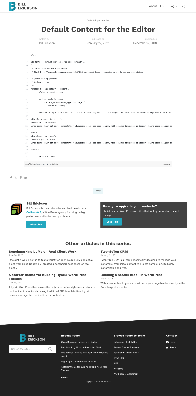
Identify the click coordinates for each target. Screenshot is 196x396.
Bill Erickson (23, 6)
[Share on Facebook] (11, 177)
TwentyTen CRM (114, 251)
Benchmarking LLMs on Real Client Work (42, 251)
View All (65, 377)
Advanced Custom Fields (126, 352)
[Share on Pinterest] (20, 177)
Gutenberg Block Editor (125, 342)
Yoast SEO (119, 358)
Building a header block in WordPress (131, 275)
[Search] (183, 6)
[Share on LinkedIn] (25, 177)
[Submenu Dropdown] (163, 6)
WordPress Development (126, 374)
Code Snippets (94, 20)
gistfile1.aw (30, 164)
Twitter (173, 347)
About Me (36, 224)
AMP (116, 363)
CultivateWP (33, 212)
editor (106, 20)
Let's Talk (112, 221)
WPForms (118, 368)
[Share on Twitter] (15, 177)
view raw (167, 164)
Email (172, 342)
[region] (98, 107)
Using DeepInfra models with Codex (79, 342)
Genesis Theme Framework (127, 347)
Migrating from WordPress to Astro (78, 361)
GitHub (54, 164)
